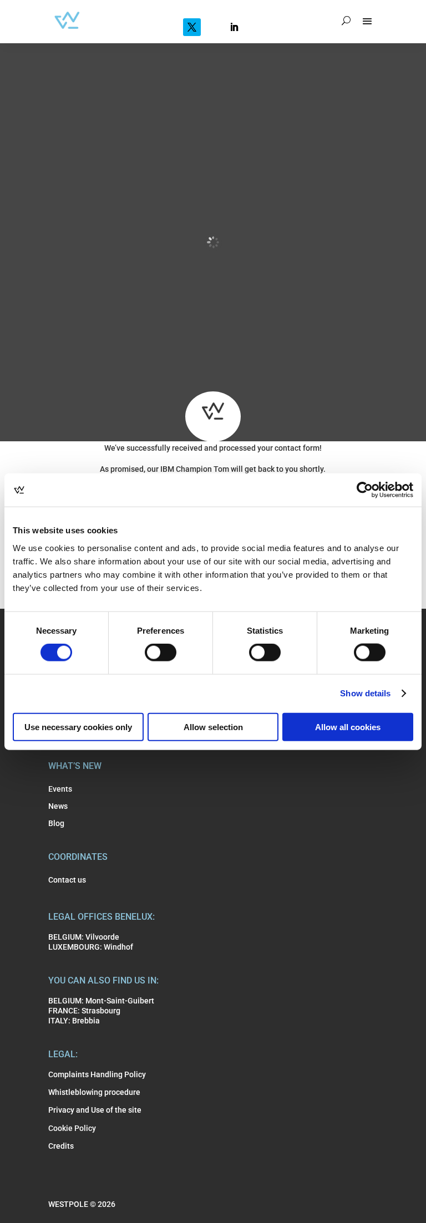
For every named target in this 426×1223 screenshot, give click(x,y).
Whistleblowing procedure (94, 1092)
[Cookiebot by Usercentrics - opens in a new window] (364, 490)
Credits (61, 1146)
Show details (365, 693)
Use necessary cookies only (78, 726)
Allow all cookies (348, 726)
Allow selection (213, 726)
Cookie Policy (72, 1128)
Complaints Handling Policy (97, 1074)
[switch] (160, 652)
